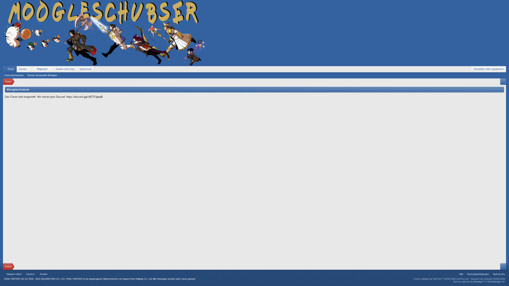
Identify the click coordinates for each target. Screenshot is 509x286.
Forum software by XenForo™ (441, 279)
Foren (11, 69)
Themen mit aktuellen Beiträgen (42, 75)
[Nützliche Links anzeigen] (503, 81)
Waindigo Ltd (498, 281)
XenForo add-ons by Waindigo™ (469, 281)
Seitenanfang (55, 274)
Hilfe (461, 274)
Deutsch (30, 274)
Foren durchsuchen (14, 75)
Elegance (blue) (14, 274)
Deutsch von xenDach (488, 279)
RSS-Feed (60, 274)
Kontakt (43, 274)
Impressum (86, 69)
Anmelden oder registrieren (489, 69)
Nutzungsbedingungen (478, 274)
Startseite (50, 274)
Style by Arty (499, 274)
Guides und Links (65, 69)
